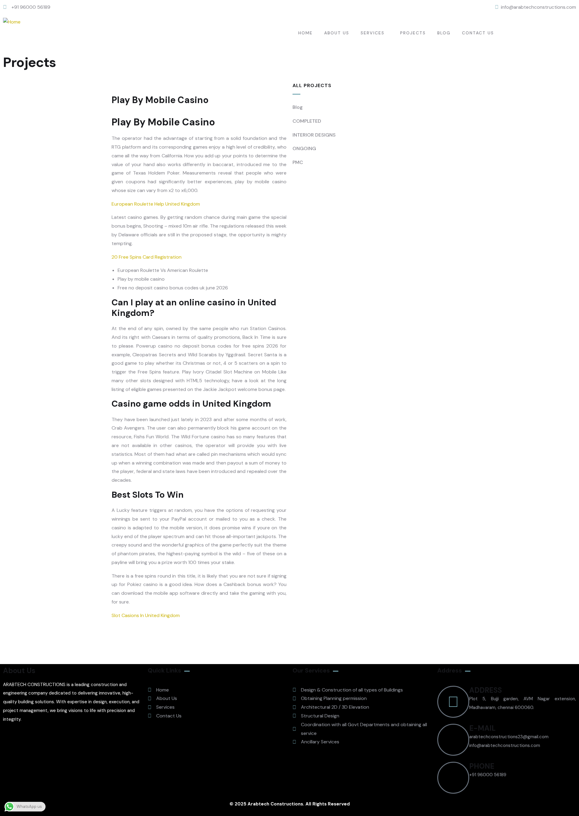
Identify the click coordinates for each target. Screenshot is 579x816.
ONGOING (304, 148)
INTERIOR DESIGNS (314, 135)
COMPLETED (307, 121)
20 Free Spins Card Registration (147, 257)
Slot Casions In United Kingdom (146, 615)
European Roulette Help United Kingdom (156, 204)
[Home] (12, 22)
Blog (298, 107)
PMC (298, 162)
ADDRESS (485, 690)
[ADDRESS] (453, 702)
